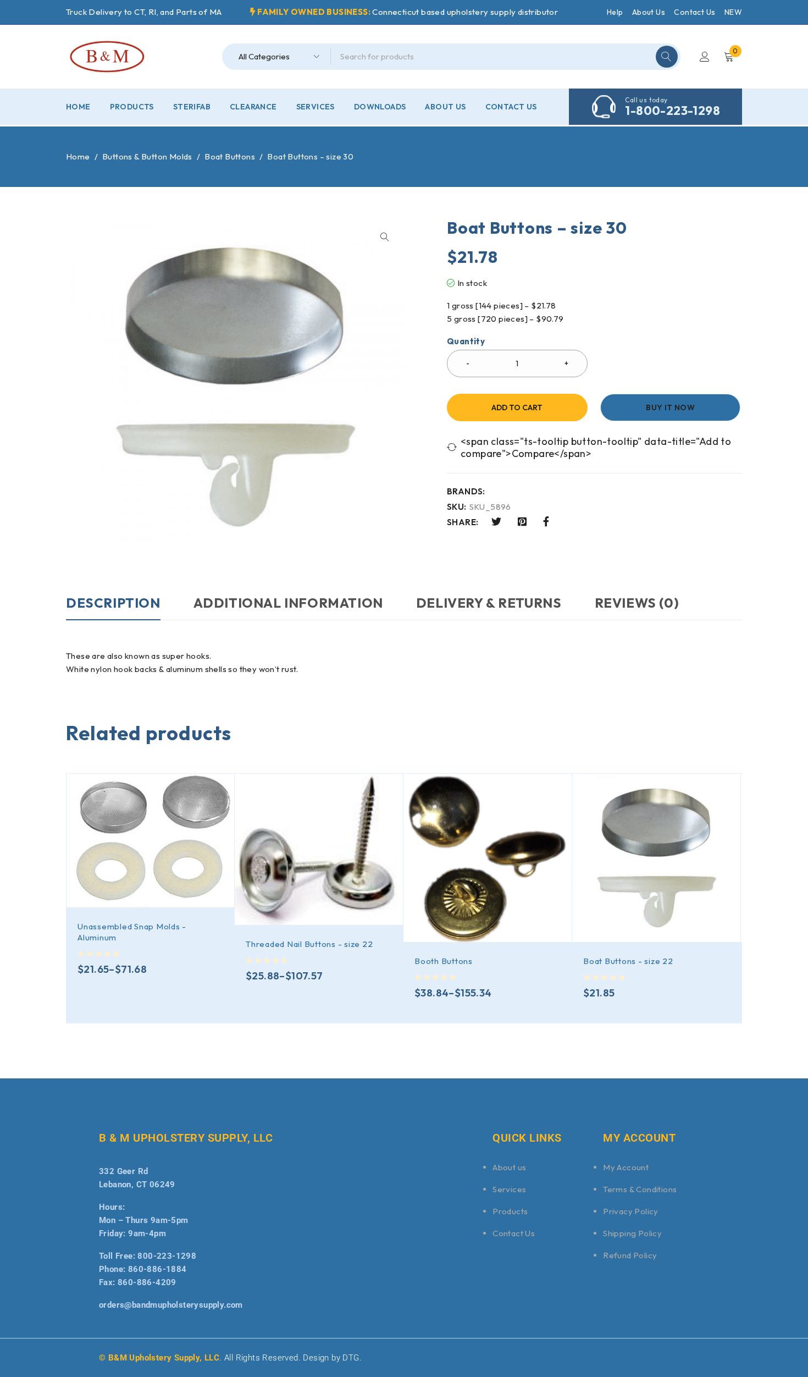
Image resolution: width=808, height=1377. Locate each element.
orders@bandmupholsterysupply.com (171, 1305)
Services (509, 1189)
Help (615, 12)
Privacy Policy (630, 1211)
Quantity (466, 341)
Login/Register (705, 57)
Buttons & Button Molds (147, 156)
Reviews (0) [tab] (637, 602)
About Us (648, 12)
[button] (385, 237)
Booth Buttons (443, 961)
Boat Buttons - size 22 (628, 961)
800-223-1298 (166, 1256)
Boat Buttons (229, 156)
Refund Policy (630, 1255)
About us (509, 1167)
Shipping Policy (632, 1233)
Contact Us (694, 12)
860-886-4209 (147, 1282)
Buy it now (670, 407)
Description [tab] (113, 602)
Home (78, 156)
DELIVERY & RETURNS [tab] (489, 602)
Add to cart (517, 407)
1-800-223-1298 (672, 110)
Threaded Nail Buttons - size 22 (309, 944)
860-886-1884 (157, 1269)
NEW (733, 12)
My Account (626, 1167)
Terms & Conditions (640, 1189)
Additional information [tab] (288, 602)
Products (510, 1211)
